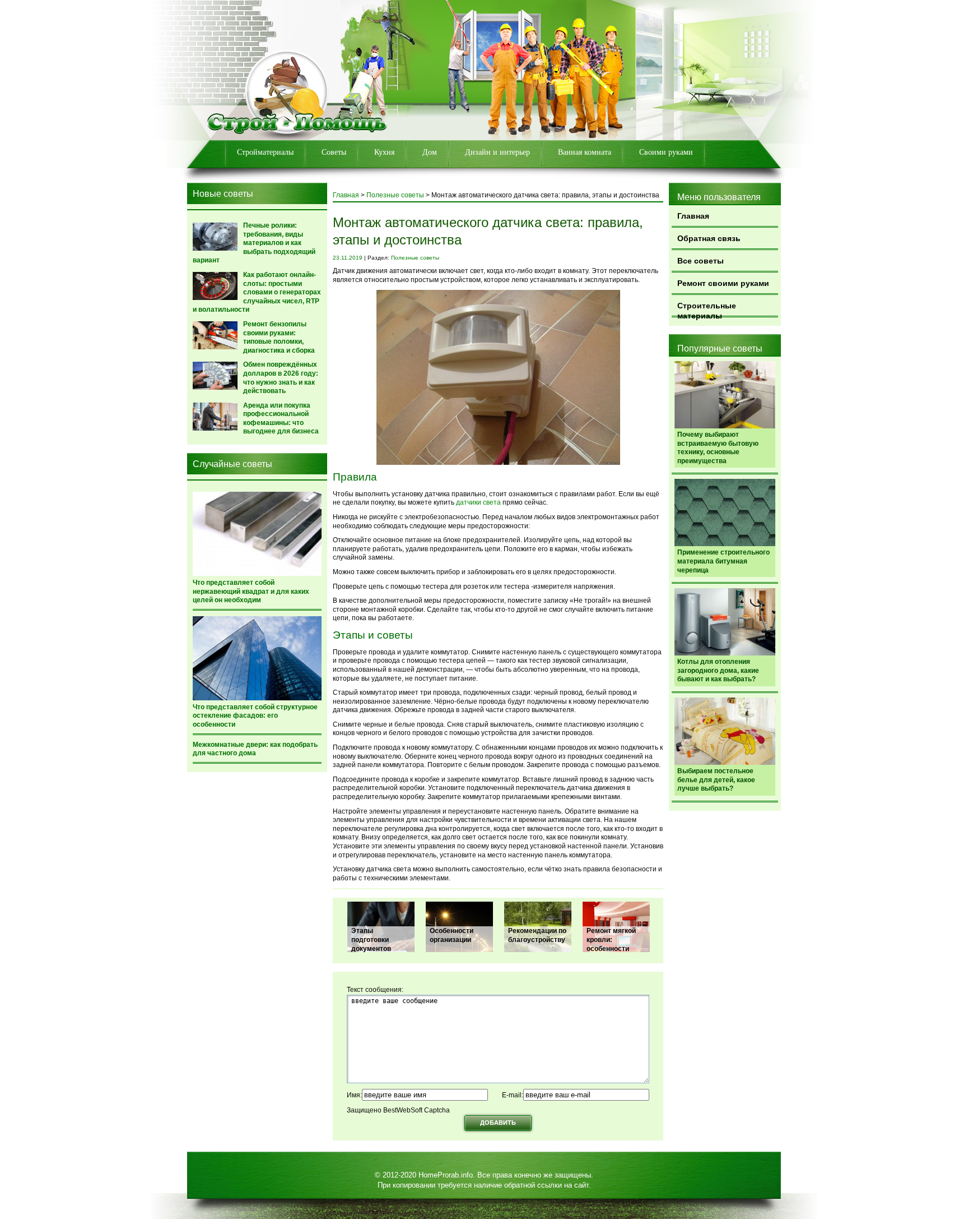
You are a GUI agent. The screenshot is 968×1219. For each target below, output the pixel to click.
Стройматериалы (265, 152)
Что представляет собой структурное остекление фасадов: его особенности (255, 715)
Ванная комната (584, 152)
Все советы (700, 260)
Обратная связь (709, 238)
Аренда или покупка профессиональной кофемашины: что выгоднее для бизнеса (281, 418)
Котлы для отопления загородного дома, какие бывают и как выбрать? (718, 670)
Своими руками (666, 152)
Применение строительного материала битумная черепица (723, 561)
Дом (429, 152)
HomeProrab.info (445, 1175)
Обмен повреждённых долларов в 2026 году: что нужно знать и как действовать (280, 378)
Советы (334, 152)
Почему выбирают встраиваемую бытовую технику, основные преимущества (717, 448)
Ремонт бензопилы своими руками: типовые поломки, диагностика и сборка (279, 337)
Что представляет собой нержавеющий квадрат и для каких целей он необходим (251, 591)
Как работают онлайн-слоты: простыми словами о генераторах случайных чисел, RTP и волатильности (257, 292)
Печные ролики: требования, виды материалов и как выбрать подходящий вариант (254, 242)
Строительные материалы (706, 309)
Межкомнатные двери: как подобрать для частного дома (255, 749)
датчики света (478, 502)
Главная (693, 215)
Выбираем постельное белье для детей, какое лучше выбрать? (716, 779)
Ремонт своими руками (723, 283)
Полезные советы (395, 195)
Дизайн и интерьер (497, 152)
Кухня (384, 152)
